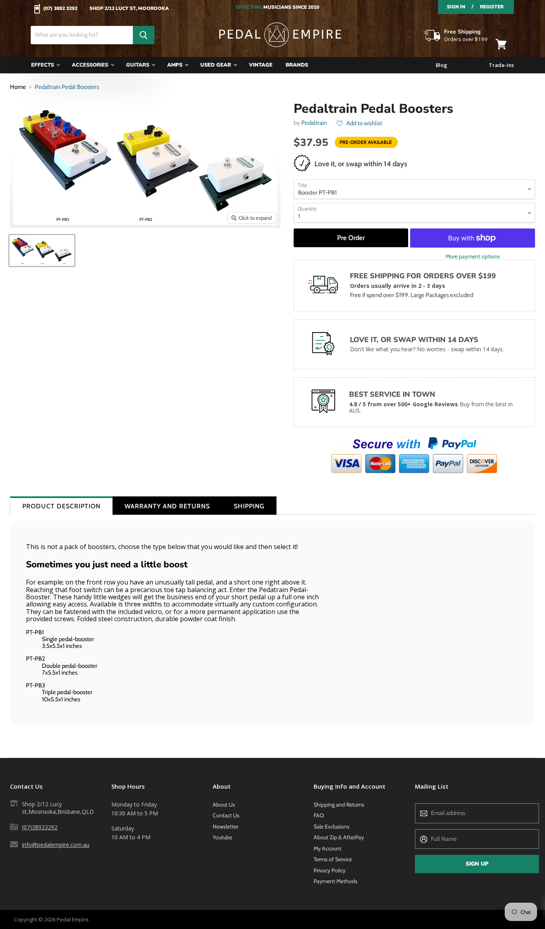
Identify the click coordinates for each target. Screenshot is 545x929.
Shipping (249, 506)
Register (492, 7)
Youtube (222, 837)
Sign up (477, 864)
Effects (43, 65)
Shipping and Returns (339, 804)
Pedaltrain (314, 122)
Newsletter (225, 826)
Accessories (91, 65)
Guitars (138, 65)
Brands (297, 65)
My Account (328, 848)
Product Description (61, 506)
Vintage (260, 65)
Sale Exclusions (332, 826)
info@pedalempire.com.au (55, 844)
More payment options (473, 256)
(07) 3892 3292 (60, 9)
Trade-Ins (501, 65)
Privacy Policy (330, 870)
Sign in (456, 7)
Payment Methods (335, 881)
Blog (441, 65)
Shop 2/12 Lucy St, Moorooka (129, 9)
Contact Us (226, 815)
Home (18, 87)
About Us (224, 804)
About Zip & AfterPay (339, 837)
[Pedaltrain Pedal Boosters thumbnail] (42, 250)
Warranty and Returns (167, 506)
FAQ (319, 815)
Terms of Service (333, 859)
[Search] (143, 35)
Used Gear (216, 65)
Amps (175, 65)
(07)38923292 (39, 827)
